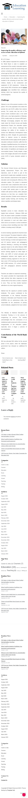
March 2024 (4, 534)
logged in (13, 416)
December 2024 (5, 520)
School (3, 478)
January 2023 (4, 553)
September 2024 (5, 523)
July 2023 (3, 548)
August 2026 (4, 496)
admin (5, 55)
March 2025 (4, 515)
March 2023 (4, 551)
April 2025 (3, 512)
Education (3, 47)
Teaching (3, 481)
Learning (3, 475)
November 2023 (5, 540)
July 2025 (3, 507)
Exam (2, 473)
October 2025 (4, 498)
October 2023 (4, 542)
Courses (3, 467)
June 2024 (3, 529)
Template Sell (11, 790)
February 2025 (5, 518)
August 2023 (4, 545)
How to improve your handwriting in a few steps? (7, 360)
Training (3, 484)
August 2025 (4, 504)
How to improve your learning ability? (20, 359)
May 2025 (3, 509)
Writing (3, 486)
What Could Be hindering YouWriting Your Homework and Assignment (13, 386)
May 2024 (3, 531)
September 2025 (5, 501)
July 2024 (3, 526)
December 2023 (5, 537)
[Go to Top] (24, 794)
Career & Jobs (5, 464)
